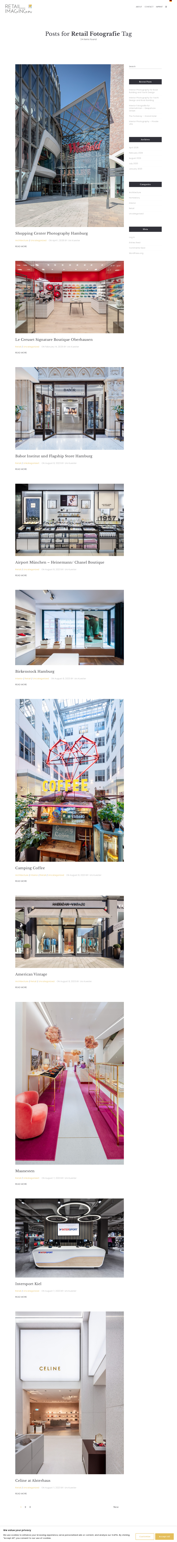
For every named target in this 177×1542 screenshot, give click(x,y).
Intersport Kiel (28, 1284)
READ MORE (21, 246)
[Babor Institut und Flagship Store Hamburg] (69, 408)
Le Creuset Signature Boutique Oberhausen (54, 340)
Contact (149, 7)
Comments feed (137, 248)
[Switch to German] (170, 1)
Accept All (164, 1536)
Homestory (134, 197)
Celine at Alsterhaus (32, 1481)
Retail (18, 346)
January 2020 (135, 169)
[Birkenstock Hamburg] (69, 627)
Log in (132, 237)
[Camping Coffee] (69, 780)
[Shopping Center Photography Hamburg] (69, 145)
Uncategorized (39, 240)
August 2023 (135, 158)
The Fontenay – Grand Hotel (143, 116)
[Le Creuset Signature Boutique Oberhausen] (69, 297)
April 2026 (134, 147)
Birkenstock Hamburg (35, 671)
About (139, 7)
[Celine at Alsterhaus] (69, 1392)
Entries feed (134, 242)
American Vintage (31, 974)
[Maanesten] (69, 1083)
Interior (19, 678)
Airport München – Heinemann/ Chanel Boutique (59, 562)
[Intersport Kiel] (69, 1238)
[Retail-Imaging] (18, 6)
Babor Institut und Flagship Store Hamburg (54, 456)
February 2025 (136, 153)
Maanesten (25, 1171)
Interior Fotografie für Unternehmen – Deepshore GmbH (142, 108)
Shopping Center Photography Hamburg (51, 233)
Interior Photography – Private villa (143, 122)
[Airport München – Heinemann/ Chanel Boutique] (69, 520)
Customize (144, 1536)
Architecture (21, 240)
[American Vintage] (69, 932)
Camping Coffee (30, 868)
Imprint (159, 7)
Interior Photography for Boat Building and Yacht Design (143, 91)
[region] (88, 1534)
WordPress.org (136, 253)
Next (116, 1507)
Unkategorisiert (31, 463)
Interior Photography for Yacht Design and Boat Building (144, 99)
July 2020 (133, 163)
